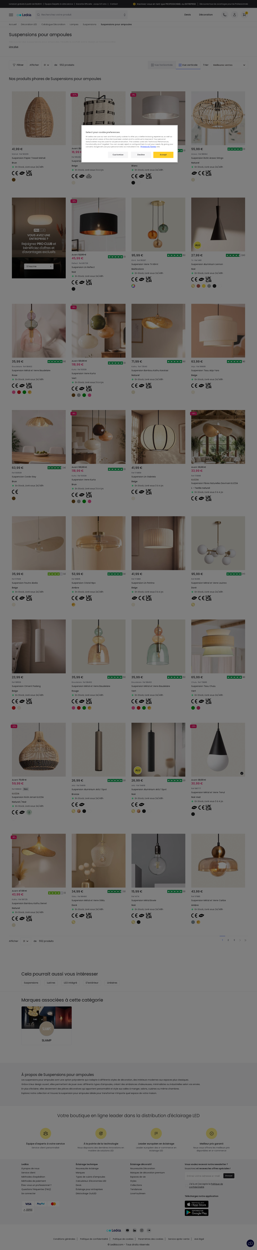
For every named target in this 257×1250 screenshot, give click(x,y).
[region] (129, 144)
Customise (118, 155)
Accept (163, 155)
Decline (141, 155)
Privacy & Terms (148, 147)
